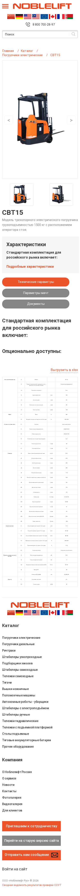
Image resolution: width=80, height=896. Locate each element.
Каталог (27, 51)
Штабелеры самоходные (20, 669)
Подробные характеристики (30, 267)
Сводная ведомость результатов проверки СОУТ (31, 885)
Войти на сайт (15, 869)
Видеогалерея (12, 804)
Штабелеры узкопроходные (22, 657)
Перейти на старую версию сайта (31, 841)
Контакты (9, 791)
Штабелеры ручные (16, 714)
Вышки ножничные (15, 689)
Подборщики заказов (17, 663)
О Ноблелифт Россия (17, 772)
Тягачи (7, 682)
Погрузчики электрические (22, 55)
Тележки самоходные (17, 676)
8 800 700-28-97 (44, 24)
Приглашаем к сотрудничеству (31, 826)
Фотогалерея (11, 797)
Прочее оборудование (17, 746)
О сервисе (9, 778)
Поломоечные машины (18, 695)
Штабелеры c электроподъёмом (25, 708)
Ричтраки (8, 650)
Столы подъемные (15, 733)
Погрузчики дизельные (18, 644)
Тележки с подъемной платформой (27, 727)
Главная (8, 51)
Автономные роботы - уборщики (25, 701)
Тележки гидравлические (20, 721)
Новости (8, 784)
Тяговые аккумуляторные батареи (26, 740)
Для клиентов (12, 810)
